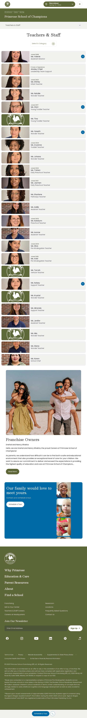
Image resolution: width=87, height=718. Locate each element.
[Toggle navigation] (79, 4)
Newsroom (49, 603)
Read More (12, 471)
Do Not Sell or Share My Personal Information (45, 658)
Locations (49, 607)
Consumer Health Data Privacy (15, 658)
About (9, 588)
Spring (22, 12)
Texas (16, 12)
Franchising (9, 603)
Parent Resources (16, 582)
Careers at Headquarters (15, 614)
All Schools (8, 12)
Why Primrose (15, 570)
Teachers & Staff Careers (14, 611)
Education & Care (17, 576)
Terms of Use (9, 655)
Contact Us (49, 614)
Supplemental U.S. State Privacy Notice (60, 655)
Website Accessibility (35, 655)
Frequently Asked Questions (56, 611)
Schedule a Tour (40, 713)
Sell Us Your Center (12, 607)
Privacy (20, 655)
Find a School (14, 595)
